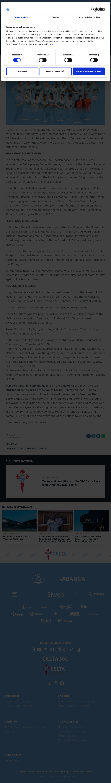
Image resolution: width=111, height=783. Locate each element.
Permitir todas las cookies (88, 71)
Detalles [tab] (55, 17)
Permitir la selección (55, 71)
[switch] (43, 60)
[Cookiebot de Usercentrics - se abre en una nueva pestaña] (93, 9)
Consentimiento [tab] (21, 17)
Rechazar (22, 71)
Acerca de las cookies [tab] (89, 17)
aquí (52, 44)
